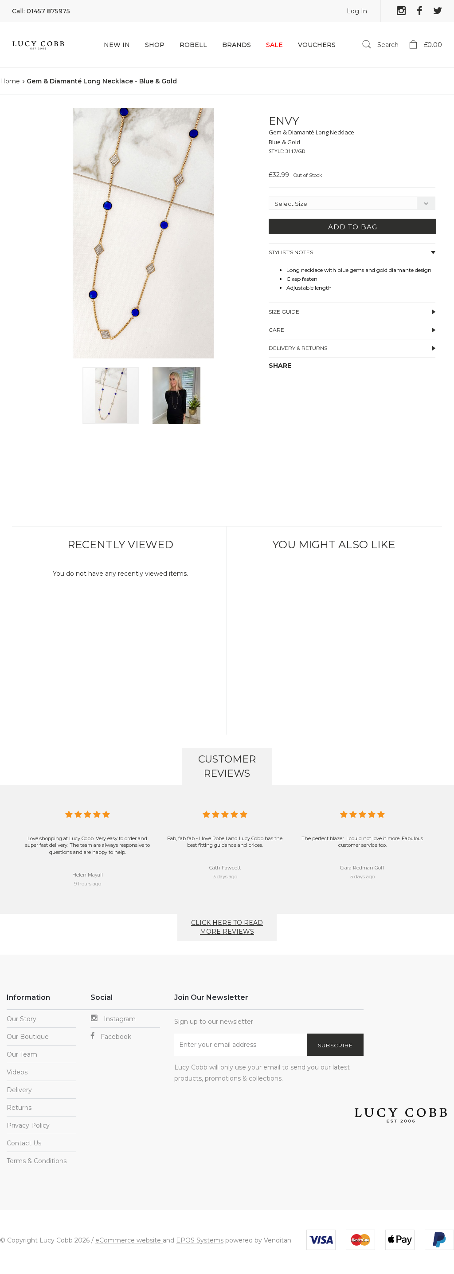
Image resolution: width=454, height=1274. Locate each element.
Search (387, 45)
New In (117, 45)
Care (276, 329)
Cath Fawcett (225, 868)
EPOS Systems (199, 1240)
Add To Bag (352, 227)
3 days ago (225, 876)
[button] (253, 116)
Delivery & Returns (298, 348)
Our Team (22, 1054)
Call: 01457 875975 (41, 11)
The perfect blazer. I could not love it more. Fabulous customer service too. (362, 842)
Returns (19, 1108)
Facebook (115, 1037)
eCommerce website (129, 1240)
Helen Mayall (87, 875)
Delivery (19, 1090)
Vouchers (317, 45)
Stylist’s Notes (291, 252)
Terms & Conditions (37, 1161)
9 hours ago (87, 884)
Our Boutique (28, 1037)
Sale (274, 45)
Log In (357, 11)
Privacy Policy (28, 1125)
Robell (193, 45)
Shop (154, 45)
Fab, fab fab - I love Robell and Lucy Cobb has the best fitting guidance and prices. (224, 842)
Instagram (119, 1019)
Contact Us (24, 1143)
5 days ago (362, 876)
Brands (236, 45)
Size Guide (284, 311)
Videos (17, 1072)
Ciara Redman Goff (362, 868)
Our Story (21, 1019)
